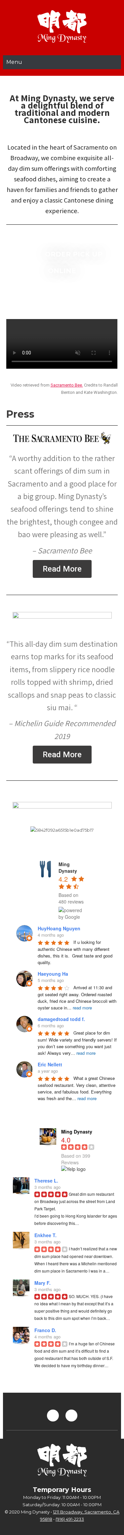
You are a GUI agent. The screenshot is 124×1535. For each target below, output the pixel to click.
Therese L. (46, 1180)
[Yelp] (53, 1415)
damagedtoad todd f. (61, 1019)
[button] (62, 569)
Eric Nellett (50, 1064)
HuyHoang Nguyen (59, 928)
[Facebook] (71, 1415)
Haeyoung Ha (53, 973)
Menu (14, 62)
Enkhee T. (45, 1235)
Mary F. (42, 1282)
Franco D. (45, 1330)
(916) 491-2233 (70, 1519)
